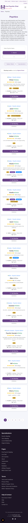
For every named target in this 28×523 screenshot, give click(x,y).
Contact (25, 3)
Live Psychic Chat (16, 514)
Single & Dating (6, 443)
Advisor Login (14, 1)
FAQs (3, 502)
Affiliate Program (6, 468)
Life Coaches (5, 456)
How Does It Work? (7, 497)
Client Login (7, 1)
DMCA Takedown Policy (8, 488)
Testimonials (5, 461)
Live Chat (4, 454)
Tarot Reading (5, 438)
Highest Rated (10, 64)
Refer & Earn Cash (6, 470)
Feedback (4, 466)
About (3, 459)
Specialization (21, 64)
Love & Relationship (7, 440)
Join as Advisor (22, 1)
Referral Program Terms (8, 484)
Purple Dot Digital (17, 516)
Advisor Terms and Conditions (9, 486)
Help (3, 500)
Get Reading (15, 96)
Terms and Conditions (7, 479)
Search (15, 52)
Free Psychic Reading (7, 452)
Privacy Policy (5, 481)
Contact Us (4, 504)
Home (2, 11)
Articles (4, 463)
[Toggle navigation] (25, 7)
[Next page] (22, 420)
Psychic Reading (6, 436)
